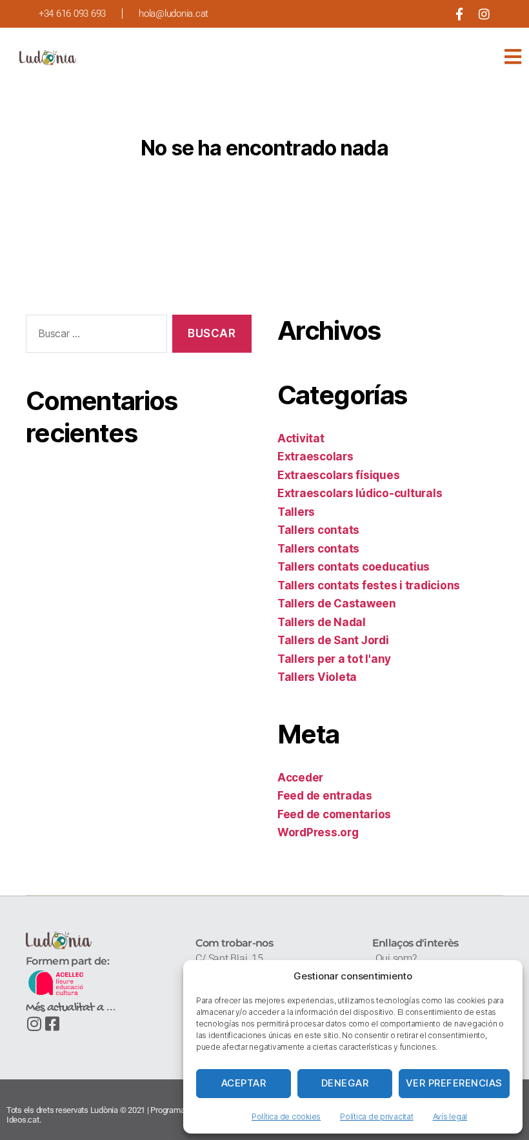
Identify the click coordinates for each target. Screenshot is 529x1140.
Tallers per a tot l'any (334, 659)
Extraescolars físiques (338, 475)
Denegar (345, 1083)
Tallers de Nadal (321, 622)
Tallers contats (318, 530)
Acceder (300, 777)
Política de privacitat (376, 1116)
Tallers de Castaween (336, 603)
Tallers (296, 512)
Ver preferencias (454, 1083)
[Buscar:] (94, 336)
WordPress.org (318, 832)
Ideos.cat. (23, 1120)
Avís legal (450, 1116)
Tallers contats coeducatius (353, 566)
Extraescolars (315, 456)
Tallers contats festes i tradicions (368, 585)
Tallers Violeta (317, 677)
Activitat (300, 438)
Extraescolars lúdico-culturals (359, 493)
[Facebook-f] (459, 14)
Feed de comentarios (334, 814)
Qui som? (396, 958)
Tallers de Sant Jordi (333, 640)
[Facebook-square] (53, 1024)
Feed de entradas (324, 795)
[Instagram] (484, 14)
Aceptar (243, 1083)
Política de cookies (286, 1116)
